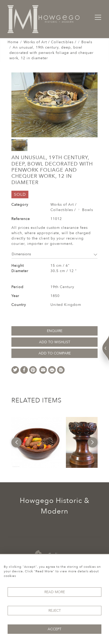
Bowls (86, 42)
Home (13, 42)
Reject (54, 610)
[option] (36, 442)
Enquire (54, 330)
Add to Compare (55, 353)
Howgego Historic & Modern (54, 506)
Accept (54, 629)
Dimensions (21, 254)
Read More (54, 592)
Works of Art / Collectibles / (50, 42)
